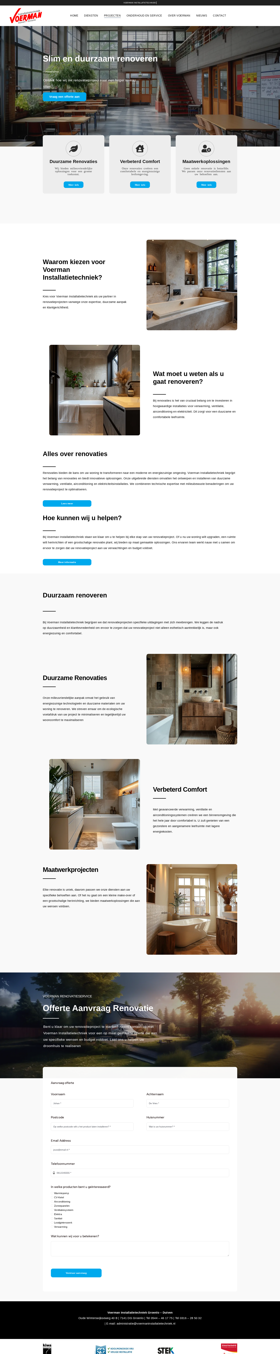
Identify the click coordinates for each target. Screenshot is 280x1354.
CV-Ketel (59, 1197)
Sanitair (58, 1218)
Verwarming (60, 1226)
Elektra (58, 1214)
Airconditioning (62, 1201)
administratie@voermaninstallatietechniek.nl (146, 1323)
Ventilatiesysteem (64, 1210)
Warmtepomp (61, 1193)
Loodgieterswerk (63, 1222)
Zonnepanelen (62, 1205)
